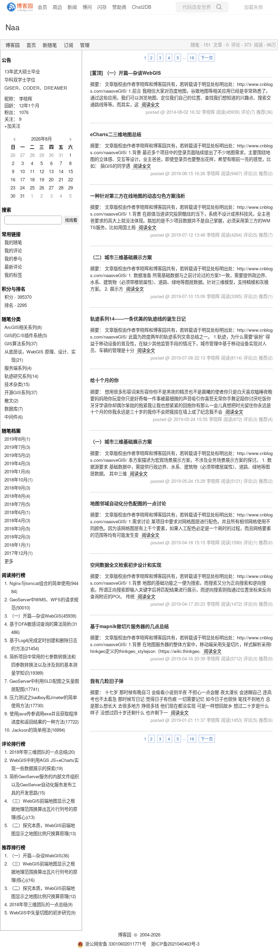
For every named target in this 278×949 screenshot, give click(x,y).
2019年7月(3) (17, 447)
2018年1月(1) (17, 545)
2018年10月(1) (18, 479)
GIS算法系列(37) (20, 343)
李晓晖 (25, 98)
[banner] (17, 7)
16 (192, 57)
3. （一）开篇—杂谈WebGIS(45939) (40, 616)
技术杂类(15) (16, 384)
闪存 (102, 6)
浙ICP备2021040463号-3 (175, 944)
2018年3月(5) (17, 528)
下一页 (207, 57)
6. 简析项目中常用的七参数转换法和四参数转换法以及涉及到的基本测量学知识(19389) (40, 664)
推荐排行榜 (13, 847)
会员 (42, 6)
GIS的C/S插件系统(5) (25, 335)
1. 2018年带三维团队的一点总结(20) (39, 752)
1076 (23, 112)
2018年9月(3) (17, 488)
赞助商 (119, 6)
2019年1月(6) (17, 471)
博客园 (12, 44)
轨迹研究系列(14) (21, 376)
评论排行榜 (13, 743)
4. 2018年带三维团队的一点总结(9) (38, 904)
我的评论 (13, 250)
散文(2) (11, 400)
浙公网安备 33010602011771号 (115, 944)
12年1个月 (29, 105)
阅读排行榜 (13, 574)
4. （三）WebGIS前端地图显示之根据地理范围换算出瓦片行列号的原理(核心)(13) (40, 809)
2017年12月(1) (18, 553)
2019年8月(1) (17, 439)
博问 (87, 6)
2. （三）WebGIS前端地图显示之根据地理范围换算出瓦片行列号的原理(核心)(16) (40, 871)
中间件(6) (13, 417)
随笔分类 (11, 318)
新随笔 (50, 44)
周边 (57, 6)
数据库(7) (13, 408)
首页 (31, 44)
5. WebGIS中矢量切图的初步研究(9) (40, 912)
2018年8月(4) (17, 496)
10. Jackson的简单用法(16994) (34, 730)
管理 (85, 44)
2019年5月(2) (17, 455)
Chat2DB (141, 6)
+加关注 (12, 126)
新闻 (72, 6)
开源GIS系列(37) (20, 392)
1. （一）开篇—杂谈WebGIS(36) (36, 855)
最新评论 (13, 266)
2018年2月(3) (17, 536)
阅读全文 (150, 104)
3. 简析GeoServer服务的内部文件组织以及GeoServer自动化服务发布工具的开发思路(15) (41, 784)
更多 (8, 561)
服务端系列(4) (18, 368)
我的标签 (13, 275)
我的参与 (13, 258)
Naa (12, 26)
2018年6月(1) (17, 512)
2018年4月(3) (17, 520)
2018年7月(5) (17, 504)
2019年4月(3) (17, 463)
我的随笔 (13, 242)
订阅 (68, 44)
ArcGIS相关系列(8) (23, 327)
